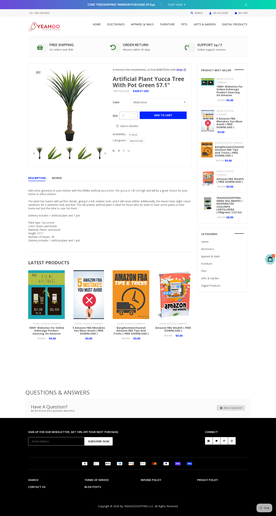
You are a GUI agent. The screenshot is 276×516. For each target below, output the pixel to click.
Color (116, 102)
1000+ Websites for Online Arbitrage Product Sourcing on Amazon (46, 330)
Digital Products (234, 24)
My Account (220, 13)
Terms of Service (96, 480)
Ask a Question (232, 408)
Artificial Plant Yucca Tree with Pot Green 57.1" (148, 82)
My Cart (243, 13)
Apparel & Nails (142, 24)
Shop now (175, 4)
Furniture (167, 24)
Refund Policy (151, 480)
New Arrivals (136, 140)
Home (97, 24)
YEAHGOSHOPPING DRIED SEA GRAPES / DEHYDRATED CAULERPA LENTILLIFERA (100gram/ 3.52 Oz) (229, 205)
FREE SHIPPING (61, 45)
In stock (133, 134)
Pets (184, 24)
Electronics (116, 24)
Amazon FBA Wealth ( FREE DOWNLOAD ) (173, 329)
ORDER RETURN (135, 45)
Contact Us (36, 487)
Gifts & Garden (205, 24)
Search (199, 13)
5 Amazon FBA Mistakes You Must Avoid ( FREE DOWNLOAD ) (89, 330)
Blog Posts (92, 487)
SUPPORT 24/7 (209, 45)
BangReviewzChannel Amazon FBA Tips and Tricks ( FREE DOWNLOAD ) (131, 330)
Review (57, 178)
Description (37, 178)
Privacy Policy (207, 480)
